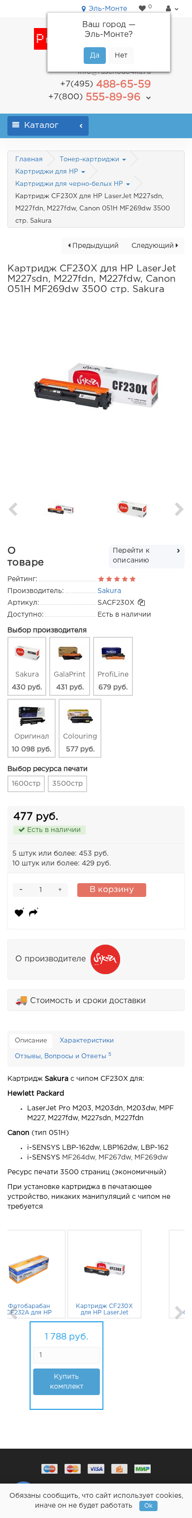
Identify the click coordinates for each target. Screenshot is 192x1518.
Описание (31, 1040)
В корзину (112, 889)
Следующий (153, 246)
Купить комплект (90, 1382)
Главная (29, 159)
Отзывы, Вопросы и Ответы (63, 1055)
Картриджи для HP (47, 172)
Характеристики (87, 1040)
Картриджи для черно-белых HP (70, 184)
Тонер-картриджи (90, 159)
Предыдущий (94, 246)
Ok (148, 1506)
